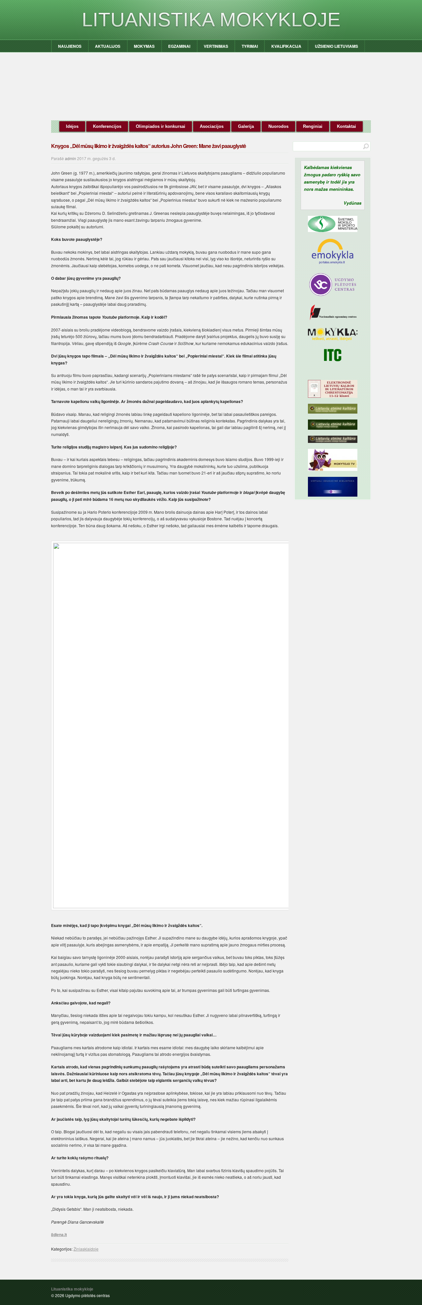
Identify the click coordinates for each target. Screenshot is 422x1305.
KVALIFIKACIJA (286, 46)
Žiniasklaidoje (86, 1249)
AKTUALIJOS (107, 46)
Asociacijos (212, 126)
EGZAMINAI (179, 46)
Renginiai (312, 126)
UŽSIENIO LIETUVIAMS (336, 46)
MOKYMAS (144, 46)
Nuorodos (278, 126)
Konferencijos (107, 126)
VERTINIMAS (216, 46)
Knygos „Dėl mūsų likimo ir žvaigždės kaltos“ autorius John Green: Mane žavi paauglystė (148, 146)
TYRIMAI (250, 46)
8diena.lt (59, 1234)
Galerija (246, 126)
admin (70, 158)
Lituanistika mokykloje (211, 20)
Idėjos (72, 126)
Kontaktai (346, 126)
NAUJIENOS (69, 46)
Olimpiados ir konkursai (160, 126)
